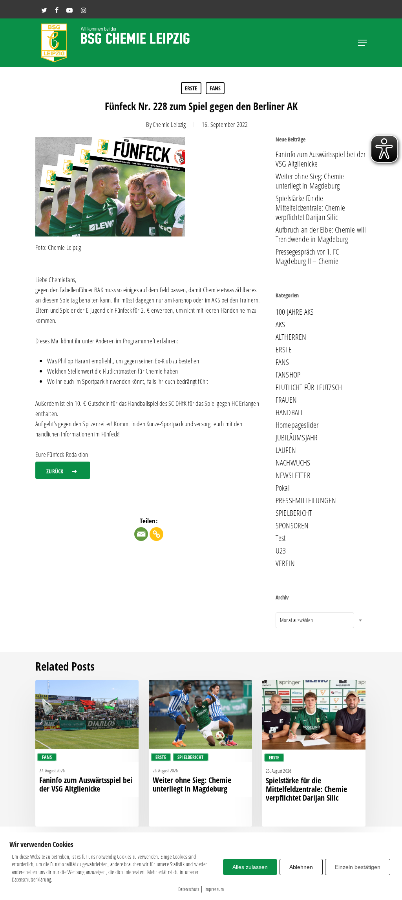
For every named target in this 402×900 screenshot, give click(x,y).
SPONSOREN (292, 525)
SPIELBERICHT (294, 513)
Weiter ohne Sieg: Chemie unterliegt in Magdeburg (310, 181)
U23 (281, 550)
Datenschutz (188, 889)
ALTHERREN (291, 337)
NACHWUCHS (293, 462)
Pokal (283, 488)
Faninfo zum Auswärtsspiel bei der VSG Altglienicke (321, 159)
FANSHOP (288, 374)
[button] (362, 43)
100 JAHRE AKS (295, 312)
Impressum (214, 889)
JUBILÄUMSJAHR (297, 437)
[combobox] (315, 620)
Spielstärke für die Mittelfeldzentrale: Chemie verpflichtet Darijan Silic (310, 208)
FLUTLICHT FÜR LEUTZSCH (309, 387)
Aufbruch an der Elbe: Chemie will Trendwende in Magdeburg (321, 234)
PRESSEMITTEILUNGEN (306, 500)
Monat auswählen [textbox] (296, 620)
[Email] (141, 534)
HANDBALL (290, 412)
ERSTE (191, 88)
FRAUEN (286, 400)
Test (281, 538)
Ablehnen (301, 867)
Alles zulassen (250, 867)
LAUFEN (286, 450)
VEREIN (285, 563)
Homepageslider (297, 425)
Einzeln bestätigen (357, 867)
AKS (280, 324)
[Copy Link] (156, 534)
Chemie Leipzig (169, 124)
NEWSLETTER (293, 475)
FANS (215, 88)
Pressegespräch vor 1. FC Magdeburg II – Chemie (307, 256)
